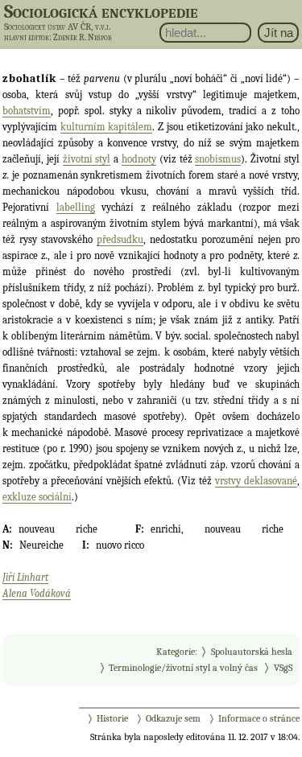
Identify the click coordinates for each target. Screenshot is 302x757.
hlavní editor (26, 37)
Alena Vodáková (36, 593)
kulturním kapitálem (106, 127)
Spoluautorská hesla (251, 651)
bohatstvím (26, 111)
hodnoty (139, 159)
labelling (75, 207)
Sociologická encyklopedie (101, 11)
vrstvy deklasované (256, 481)
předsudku (120, 239)
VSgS (283, 667)
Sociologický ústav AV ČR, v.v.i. (57, 26)
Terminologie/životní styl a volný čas (183, 667)
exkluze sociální (37, 497)
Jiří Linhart (25, 577)
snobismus (218, 159)
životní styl (87, 159)
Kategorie (175, 651)
